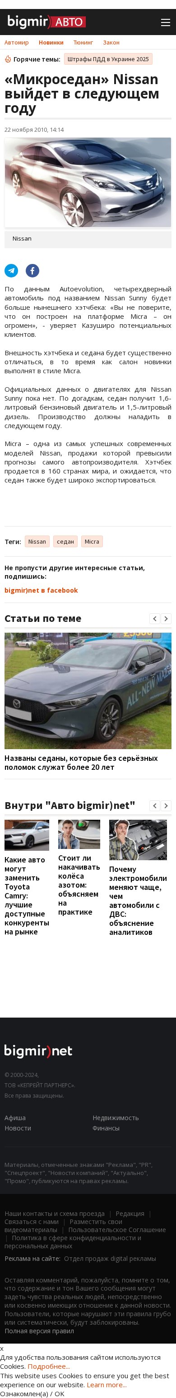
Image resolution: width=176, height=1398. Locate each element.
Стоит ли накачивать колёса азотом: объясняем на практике (79, 885)
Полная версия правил (39, 1331)
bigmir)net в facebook (41, 590)
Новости (18, 1128)
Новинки (51, 42)
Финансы (106, 1128)
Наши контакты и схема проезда (55, 1213)
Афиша (15, 1117)
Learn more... (107, 1384)
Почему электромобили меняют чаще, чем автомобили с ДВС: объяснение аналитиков (138, 900)
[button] (154, 618)
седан (65, 541)
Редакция (130, 1213)
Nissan (37, 541)
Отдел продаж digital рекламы (110, 1258)
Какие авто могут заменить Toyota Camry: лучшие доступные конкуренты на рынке (27, 895)
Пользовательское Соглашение (117, 1229)
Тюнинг (83, 42)
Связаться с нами (32, 1221)
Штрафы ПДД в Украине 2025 (108, 59)
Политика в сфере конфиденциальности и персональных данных (73, 1241)
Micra (92, 541)
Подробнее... (49, 1366)
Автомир (17, 42)
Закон (111, 42)
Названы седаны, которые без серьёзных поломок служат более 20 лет (81, 762)
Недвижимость (116, 1117)
